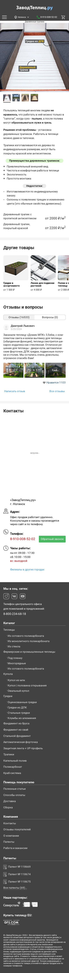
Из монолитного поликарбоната (28, 641)
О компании (11, 835)
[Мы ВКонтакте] (14, 596)
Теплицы (9, 629)
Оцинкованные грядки (22, 702)
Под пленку (15, 658)
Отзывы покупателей (17, 829)
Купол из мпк (16, 680)
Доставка (9, 801)
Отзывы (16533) (19, 317)
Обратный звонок (52, 539)
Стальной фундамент (17, 736)
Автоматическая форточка (20, 742)
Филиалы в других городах (27, 569)
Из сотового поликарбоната (26, 635)
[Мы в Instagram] (6, 596)
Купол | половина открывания (27, 685)
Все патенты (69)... (15, 887)
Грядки (7, 696)
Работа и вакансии (15, 848)
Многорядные (17, 663)
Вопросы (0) (50, 317)
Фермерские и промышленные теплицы (29, 651)
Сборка (8, 807)
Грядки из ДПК (17, 707)
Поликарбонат (12, 766)
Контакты (9, 823)
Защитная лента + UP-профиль (23, 748)
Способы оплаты (14, 795)
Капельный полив (15, 760)
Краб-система (12, 773)
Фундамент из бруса (16, 723)
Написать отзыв (14, 391)
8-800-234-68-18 (14, 614)
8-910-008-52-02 (48, 17)
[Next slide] (65, 64)
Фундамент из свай (15, 729)
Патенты (8, 841)
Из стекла (14, 646)
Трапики (8, 754)
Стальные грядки (19, 712)
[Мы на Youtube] (23, 596)
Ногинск (22, 17)
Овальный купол (18, 690)
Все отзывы (57, 391)
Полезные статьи (14, 788)
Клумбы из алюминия (22, 718)
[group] (15, 273)
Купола (8, 673)
